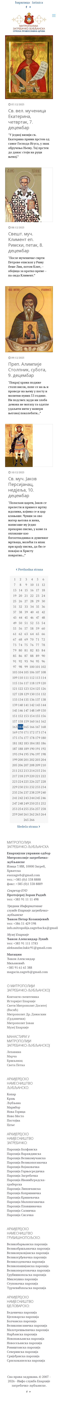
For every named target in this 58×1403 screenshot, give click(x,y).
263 (37, 814)
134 (20, 699)
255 (26, 809)
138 (43, 699)
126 (43, 688)
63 (26, 634)
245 (37, 798)
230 (20, 787)
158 (20, 721)
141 (26, 705)
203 (37, 759)
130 (31, 694)
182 (20, 743)
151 (14, 716)
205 (14, 765)
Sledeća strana (27, 826)
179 (37, 738)
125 (37, 688)
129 (26, 694)
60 (43, 628)
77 (37, 645)
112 (31, 677)
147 (26, 710)
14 (20, 590)
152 (20, 716)
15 (26, 590)
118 (31, 683)
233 (37, 787)
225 (26, 781)
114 (43, 677)
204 (43, 759)
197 (37, 754)
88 (32, 656)
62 (20, 634)
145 (14, 710)
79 (14, 650)
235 (14, 792)
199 (14, 759)
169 (14, 732)
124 (31, 688)
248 (20, 803)
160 (31, 721)
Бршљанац (15, 1060)
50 (20, 623)
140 (20, 705)
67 (14, 639)
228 (43, 781)
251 (37, 803)
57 (26, 628)
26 (20, 601)
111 (26, 677)
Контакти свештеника (23, 997)
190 (31, 749)
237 (26, 792)
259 (14, 814)
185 (37, 743)
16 (32, 590)
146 (20, 710)
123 (26, 688)
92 (20, 661)
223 (14, 781)
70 (32, 639)
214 (31, 770)
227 (37, 781)
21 (26, 595)
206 (20, 765)
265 (26, 820)
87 (26, 656)
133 (14, 699)
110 (20, 677)
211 (14, 770)
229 (14, 787)
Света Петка (16, 1065)
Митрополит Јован (20, 1023)
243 (26, 798)
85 (14, 656)
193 (14, 754)
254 (20, 809)
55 (14, 628)
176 (20, 738)
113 (37, 677)
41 (37, 612)
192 (43, 749)
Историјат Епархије (21, 1001)
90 (43, 656)
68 (20, 639)
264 (43, 814)
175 (14, 738)
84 (43, 650)
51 (26, 623)
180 (43, 738)
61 (14, 634)
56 (20, 628)
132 (43, 694)
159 (26, 721)
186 (43, 743)
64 (32, 634)
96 (43, 661)
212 (20, 770)
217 (14, 776)
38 (20, 612)
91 (14, 661)
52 (32, 623)
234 (43, 787)
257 (37, 809)
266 (31, 820)
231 (26, 787)
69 (26, 639)
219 (26, 776)
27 (26, 601)
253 (14, 809)
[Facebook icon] (26, 6)
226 (31, 781)
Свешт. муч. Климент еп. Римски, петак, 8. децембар (25, 242)
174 (43, 732)
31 (14, 606)
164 (20, 727)
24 (43, 595)
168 (43, 727)
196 (31, 754)
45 (26, 617)
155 (37, 716)
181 (14, 743)
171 (26, 732)
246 (43, 798)
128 (20, 694)
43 (14, 617)
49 (14, 623)
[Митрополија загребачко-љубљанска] (29, 22)
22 (32, 595)
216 (43, 770)
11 (37, 585)
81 (26, 650)
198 (43, 754)
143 (37, 705)
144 (43, 705)
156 (43, 716)
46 (32, 617)
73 (14, 645)
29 (37, 601)
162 (43, 721)
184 (31, 743)
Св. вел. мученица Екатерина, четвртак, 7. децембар (27, 119)
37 (14, 612)
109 (14, 677)
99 (26, 667)
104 (20, 672)
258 (43, 809)
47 (37, 617)
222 (43, 776)
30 (43, 601)
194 (20, 754)
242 (20, 798)
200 (20, 759)
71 (37, 639)
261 (26, 814)
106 (31, 672)
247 (14, 803)
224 (20, 781)
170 (20, 732)
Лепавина (14, 1052)
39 (26, 612)
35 (37, 606)
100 (31, 667)
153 (26, 716)
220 (31, 776)
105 (26, 672)
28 (32, 601)
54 (43, 623)
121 (14, 688)
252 (43, 803)
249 (26, 803)
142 (31, 705)
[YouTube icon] (30, 6)
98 (20, 667)
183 (26, 743)
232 (31, 787)
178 (31, 738)
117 (26, 683)
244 (31, 798)
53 (37, 623)
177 (26, 738)
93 (26, 661)
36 (43, 606)
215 (37, 770)
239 (37, 792)
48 (43, 617)
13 (14, 590)
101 (37, 667)
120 (43, 683)
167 (37, 727)
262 (31, 814)
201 (26, 759)
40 (32, 612)
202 (31, 759)
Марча (12, 1056)
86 (20, 656)
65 (37, 634)
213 (26, 770)
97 (14, 667)
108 (43, 672)
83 (37, 650)
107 (37, 672)
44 (20, 617)
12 (43, 585)
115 (14, 683)
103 (14, 672)
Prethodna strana (30, 569)
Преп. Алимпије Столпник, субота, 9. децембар (27, 369)
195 (26, 754)
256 (31, 809)
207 (26, 765)
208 (31, 765)
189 (26, 749)
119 (37, 683)
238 (31, 792)
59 (37, 628)
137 (37, 699)
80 (20, 650)
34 (32, 606)
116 (20, 683)
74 (20, 645)
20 (20, 595)
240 (43, 792)
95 (37, 661)
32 (20, 606)
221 (37, 776)
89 (37, 656)
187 (14, 749)
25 (14, 601)
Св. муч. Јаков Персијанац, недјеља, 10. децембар (22, 487)
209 (37, 765)
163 (14, 727)
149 (37, 710)
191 (37, 749)
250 (31, 803)
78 (43, 645)
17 (37, 590)
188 (20, 749)
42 (43, 612)
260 (20, 814)
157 (14, 721)
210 (43, 765)
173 (37, 732)
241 (14, 798)
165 (26, 727)
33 (26, 606)
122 (20, 688)
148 (31, 710)
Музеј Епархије (18, 1027)
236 (20, 792)
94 (32, 661)
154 (31, 716)
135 (26, 699)
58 (32, 628)
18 (43, 590)
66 (43, 634)
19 (14, 595)
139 (14, 705)
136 (31, 699)
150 (43, 710)
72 (43, 639)
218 (20, 776)
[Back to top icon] (51, 1396)
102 (43, 667)
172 (31, 732)
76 (32, 645)
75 (26, 645)
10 (32, 585)
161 (37, 721)
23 (37, 595)
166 (31, 727)
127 (14, 694)
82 (32, 650)
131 (37, 694)
